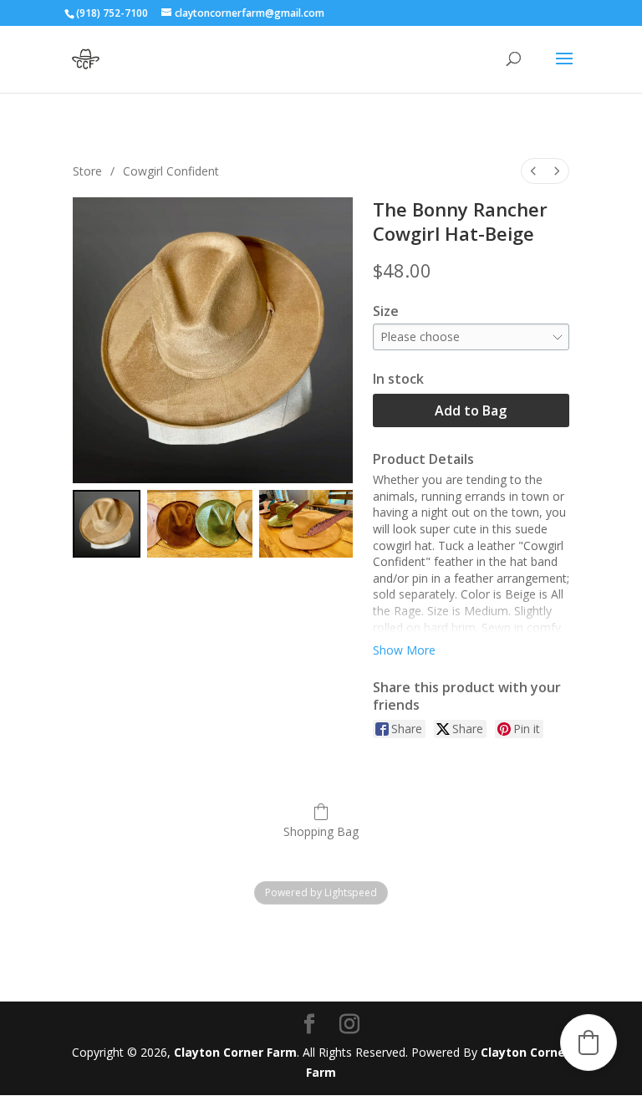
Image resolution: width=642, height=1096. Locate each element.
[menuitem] (533, 171)
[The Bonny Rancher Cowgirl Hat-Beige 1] (199, 524)
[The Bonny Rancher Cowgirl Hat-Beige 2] (305, 524)
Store (87, 171)
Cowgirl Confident (171, 171)
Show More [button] (404, 650)
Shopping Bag (321, 831)
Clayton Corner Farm (235, 1052)
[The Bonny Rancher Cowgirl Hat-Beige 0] (106, 524)
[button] (588, 1042)
